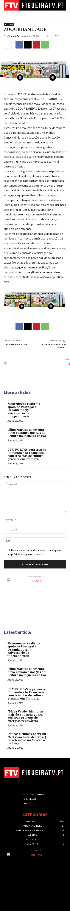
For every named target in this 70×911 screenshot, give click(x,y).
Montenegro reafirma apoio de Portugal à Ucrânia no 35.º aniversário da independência (23, 410)
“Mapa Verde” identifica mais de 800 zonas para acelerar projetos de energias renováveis (25, 716)
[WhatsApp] (45, 45)
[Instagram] (29, 785)
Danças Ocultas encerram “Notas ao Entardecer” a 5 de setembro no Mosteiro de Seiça (26, 738)
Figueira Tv (13, 36)
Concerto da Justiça (15, 344)
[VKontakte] (42, 785)
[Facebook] (19, 45)
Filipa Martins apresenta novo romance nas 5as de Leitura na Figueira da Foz (26, 433)
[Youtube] (49, 785)
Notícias (8, 24)
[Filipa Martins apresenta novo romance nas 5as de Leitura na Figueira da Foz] (55, 435)
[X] (28, 45)
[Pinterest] (36, 45)
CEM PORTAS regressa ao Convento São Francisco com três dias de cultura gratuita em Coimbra (26, 454)
